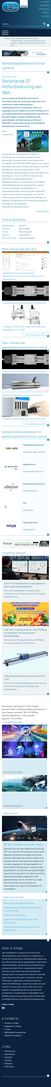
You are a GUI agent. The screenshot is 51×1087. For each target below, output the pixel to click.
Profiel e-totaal (11, 1023)
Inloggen (45, 2)
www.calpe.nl (29, 529)
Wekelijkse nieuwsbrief (15, 1032)
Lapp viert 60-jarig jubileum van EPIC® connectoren (21, 921)
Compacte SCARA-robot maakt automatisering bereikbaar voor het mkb (24, 328)
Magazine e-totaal (13, 1026)
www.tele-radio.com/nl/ (34, 452)
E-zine (7, 1029)
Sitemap (8, 1063)
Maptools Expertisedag (14, 915)
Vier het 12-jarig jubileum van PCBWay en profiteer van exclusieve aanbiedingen (25, 632)
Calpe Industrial (30, 522)
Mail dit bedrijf (25, 231)
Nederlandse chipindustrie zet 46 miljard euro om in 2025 (22, 909)
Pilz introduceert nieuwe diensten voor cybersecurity (22, 928)
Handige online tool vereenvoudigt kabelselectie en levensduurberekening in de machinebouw (23, 276)
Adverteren (44, 9)
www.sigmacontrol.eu (33, 471)
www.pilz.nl (28, 510)
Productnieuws (22, 38)
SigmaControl (29, 464)
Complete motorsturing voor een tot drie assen (24, 418)
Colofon (45, 16)
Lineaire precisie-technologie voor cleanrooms (24, 303)
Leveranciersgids (27, 238)
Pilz (24, 503)
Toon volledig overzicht (35, 335)
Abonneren (44, 5)
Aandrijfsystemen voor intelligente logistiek (23, 395)
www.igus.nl (24, 234)
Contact (45, 13)
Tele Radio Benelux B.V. (33, 445)
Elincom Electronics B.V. (34, 483)
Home (13, 38)
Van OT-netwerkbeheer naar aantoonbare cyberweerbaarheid (25, 585)
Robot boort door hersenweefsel (19, 903)
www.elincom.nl (30, 490)
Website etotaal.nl (13, 1035)
